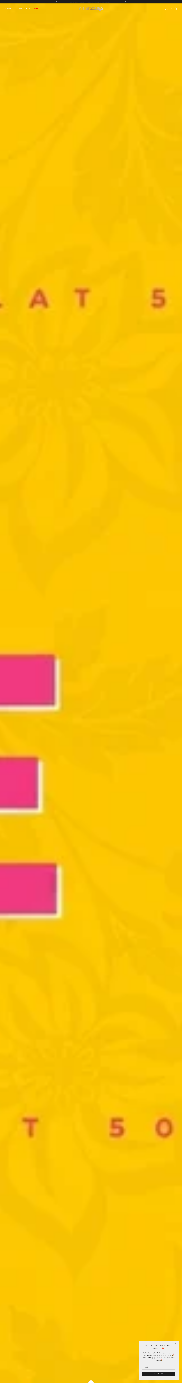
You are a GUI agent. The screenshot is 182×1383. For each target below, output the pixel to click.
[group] (91, 693)
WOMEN (8, 8)
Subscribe (158, 1374)
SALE (36, 8)
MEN (28, 8)
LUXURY (19, 8)
